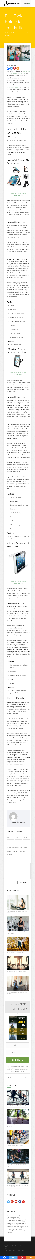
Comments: (10, 861)
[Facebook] (8, 68)
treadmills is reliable (12, 87)
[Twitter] (11, 68)
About (6, 1250)
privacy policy (21, 1068)
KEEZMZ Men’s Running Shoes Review (15, 952)
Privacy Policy (21, 1250)
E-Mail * (17, 837)
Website (25, 837)
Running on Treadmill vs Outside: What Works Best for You (17, 1125)
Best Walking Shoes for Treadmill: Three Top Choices (16, 972)
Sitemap (7, 1253)
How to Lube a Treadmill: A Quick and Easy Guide (16, 1165)
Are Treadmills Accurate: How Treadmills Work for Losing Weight (17, 1186)
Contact (12, 1250)
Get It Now (17, 1060)
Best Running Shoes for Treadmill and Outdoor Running (17, 993)
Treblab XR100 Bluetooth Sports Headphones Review (17, 912)
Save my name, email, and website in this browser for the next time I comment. (17, 851)
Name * (9, 837)
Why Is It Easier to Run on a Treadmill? (15, 1145)
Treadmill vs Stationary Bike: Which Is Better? (17, 1105)
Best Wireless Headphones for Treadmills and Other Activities (17, 932)
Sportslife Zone (11, 33)
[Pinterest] (14, 68)
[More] (17, 68)
